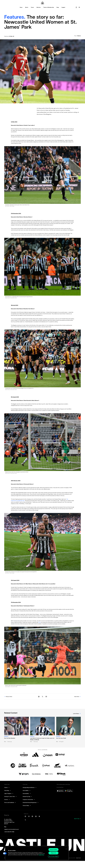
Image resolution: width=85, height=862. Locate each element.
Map (5, 826)
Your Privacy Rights (53, 856)
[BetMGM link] (22, 766)
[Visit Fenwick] (34, 766)
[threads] (39, 816)
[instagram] (32, 816)
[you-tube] (28, 816)
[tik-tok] (25, 816)
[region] (37, 853)
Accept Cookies (53, 849)
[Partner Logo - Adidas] (35, 755)
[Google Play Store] (69, 791)
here (39, 622)
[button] (5, 853)
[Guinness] (36, 774)
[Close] (66, 849)
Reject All (53, 852)
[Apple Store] (60, 791)
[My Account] (76, 7)
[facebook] (38, 696)
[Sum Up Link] (60, 755)
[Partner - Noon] (47, 755)
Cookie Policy (41, 854)
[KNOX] (24, 755)
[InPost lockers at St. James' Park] (46, 766)
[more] (79, 7)
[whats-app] (46, 696)
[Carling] (57, 766)
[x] (42, 696)
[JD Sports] (13, 766)
